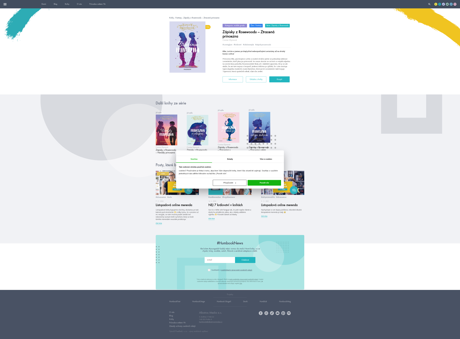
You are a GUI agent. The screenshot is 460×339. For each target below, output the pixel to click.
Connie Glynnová (230, 40)
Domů (44, 4)
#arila (169, 197)
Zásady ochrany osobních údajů (182, 326)
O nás (79, 4)
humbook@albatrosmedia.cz (210, 322)
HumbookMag (285, 301)
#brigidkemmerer (228, 197)
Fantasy (178, 18)
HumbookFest (174, 301)
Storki (245, 301)
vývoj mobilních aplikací (198, 331)
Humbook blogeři (224, 301)
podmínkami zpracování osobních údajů (236, 270)
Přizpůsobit (228, 183)
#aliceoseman (161, 197)
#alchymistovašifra (268, 197)
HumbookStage (198, 301)
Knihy (67, 4)
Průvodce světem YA (97, 4)
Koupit (279, 79)
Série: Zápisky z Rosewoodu (277, 25)
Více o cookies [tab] (266, 159)
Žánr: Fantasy (256, 25)
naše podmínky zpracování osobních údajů (243, 279)
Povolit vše (264, 183)
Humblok (263, 301)
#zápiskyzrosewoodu (263, 44)
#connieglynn (227, 44)
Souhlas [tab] (194, 159)
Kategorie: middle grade (235, 25)
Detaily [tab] (230, 159)
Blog (55, 4)
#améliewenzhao (214, 197)
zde (240, 283)
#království (238, 44)
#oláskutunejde (248, 44)
